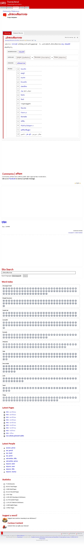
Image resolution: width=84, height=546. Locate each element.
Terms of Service (20, 535)
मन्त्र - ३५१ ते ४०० (11, 415)
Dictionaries (7, 11)
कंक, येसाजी (9, 453)
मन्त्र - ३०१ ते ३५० (11, 417)
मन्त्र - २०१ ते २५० (11, 423)
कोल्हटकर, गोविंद (10, 469)
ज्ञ (70, 288)
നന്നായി (14, 44)
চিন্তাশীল (23, 78)
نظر (27, 134)
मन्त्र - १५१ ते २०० (11, 425)
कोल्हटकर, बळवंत (10, 464)
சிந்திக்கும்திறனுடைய (27, 125)
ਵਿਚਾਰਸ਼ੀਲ (24, 117)
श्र (70, 291)
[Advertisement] (41, 24)
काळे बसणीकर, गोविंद (11, 458)
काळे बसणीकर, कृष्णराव (12, 461)
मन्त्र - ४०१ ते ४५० (11, 412)
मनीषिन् (22, 121)
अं (9, 288)
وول (22, 91)
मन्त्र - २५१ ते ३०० (11, 420)
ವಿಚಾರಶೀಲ (24, 86)
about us (79, 533)
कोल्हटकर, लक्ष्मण (10, 466)
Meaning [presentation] (7, 33)
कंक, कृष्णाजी (9, 451)
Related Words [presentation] (18, 33)
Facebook (12, 179)
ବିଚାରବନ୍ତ (24, 113)
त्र (19, 291)
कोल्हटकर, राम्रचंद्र (11, 472)
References (15, 11)
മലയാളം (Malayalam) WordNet (12, 40)
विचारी (22, 99)
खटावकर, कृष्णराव (10, 448)
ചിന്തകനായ (21, 63)
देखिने (4, 222)
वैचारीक (23, 95)
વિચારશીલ (24, 82)
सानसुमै (22, 73)
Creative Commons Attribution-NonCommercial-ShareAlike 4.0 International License (50, 537)
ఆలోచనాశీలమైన (25, 130)
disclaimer (72, 533)
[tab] (7, 33)
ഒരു (62, 44)
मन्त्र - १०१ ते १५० (11, 428)
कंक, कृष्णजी (9, 456)
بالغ (30, 134)
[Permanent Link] (32, 40)
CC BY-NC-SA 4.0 (74, 537)
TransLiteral (19, 537)
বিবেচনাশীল (23, 69)
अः (6, 288)
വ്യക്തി (67, 44)
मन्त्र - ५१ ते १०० (10, 431)
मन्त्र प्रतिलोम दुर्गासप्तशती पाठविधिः (15, 436)
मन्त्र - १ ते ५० (10, 433)
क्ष (51, 288)
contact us (65, 533)
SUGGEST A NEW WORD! (75, 233)
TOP (77, 183)
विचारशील (23, 108)
